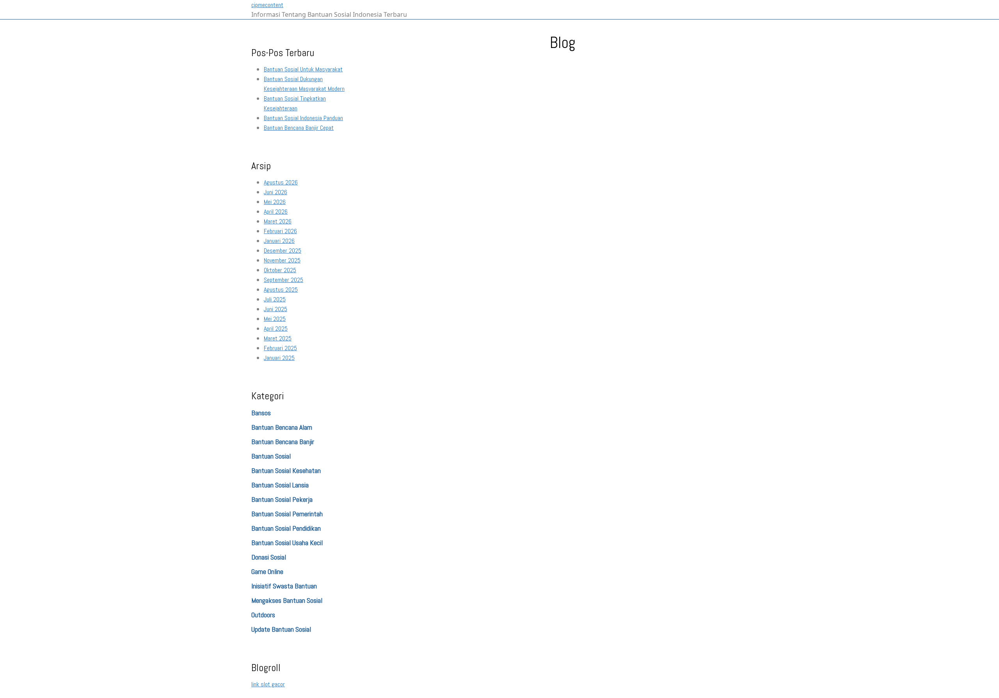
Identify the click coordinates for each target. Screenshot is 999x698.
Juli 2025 (275, 299)
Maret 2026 (278, 221)
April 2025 (276, 328)
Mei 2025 (275, 319)
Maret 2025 (278, 338)
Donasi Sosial (268, 557)
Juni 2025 (275, 309)
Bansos (261, 412)
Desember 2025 (282, 250)
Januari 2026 (279, 241)
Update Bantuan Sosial (281, 629)
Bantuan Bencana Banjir (282, 441)
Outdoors (263, 614)
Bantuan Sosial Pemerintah (287, 513)
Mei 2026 (275, 202)
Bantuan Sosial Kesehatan (286, 470)
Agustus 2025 (281, 289)
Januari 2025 (279, 358)
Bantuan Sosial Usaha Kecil (287, 542)
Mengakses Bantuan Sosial (286, 600)
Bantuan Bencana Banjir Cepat (299, 128)
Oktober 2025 (280, 270)
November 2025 (282, 260)
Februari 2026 (280, 231)
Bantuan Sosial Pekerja (282, 499)
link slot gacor (268, 684)
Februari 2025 (280, 348)
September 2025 (283, 280)
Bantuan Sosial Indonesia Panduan (303, 118)
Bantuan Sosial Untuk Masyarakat (303, 69)
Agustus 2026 (281, 182)
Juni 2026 (275, 192)
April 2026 (276, 211)
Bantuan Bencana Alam (281, 427)
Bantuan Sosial (271, 456)
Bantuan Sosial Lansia (280, 484)
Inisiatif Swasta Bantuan (284, 585)
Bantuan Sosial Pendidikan (286, 528)
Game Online (267, 571)
